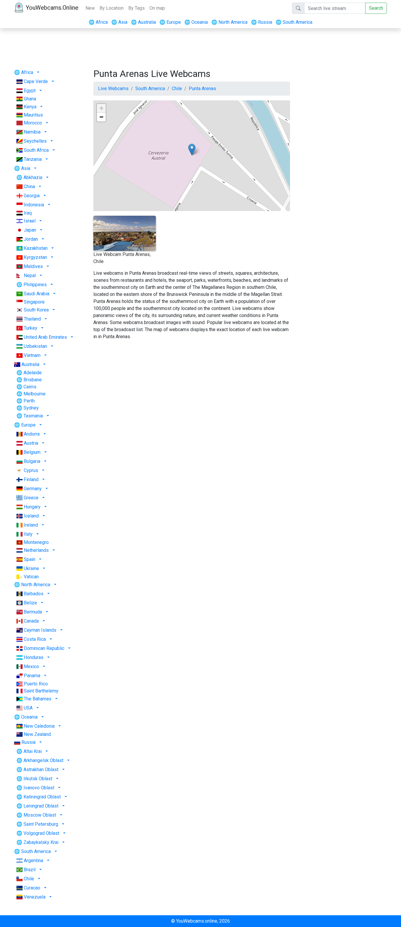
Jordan (31, 239)
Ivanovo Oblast (38, 788)
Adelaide (32, 372)
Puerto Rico (36, 684)
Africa (98, 22)
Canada (31, 621)
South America (294, 22)
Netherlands (36, 550)
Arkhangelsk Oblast (43, 760)
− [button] (101, 117)
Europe (170, 22)
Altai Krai (32, 751)
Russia (261, 22)
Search (376, 8)
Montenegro (36, 542)
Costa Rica (35, 639)
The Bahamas (37, 699)
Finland (31, 479)
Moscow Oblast (39, 815)
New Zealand (37, 734)
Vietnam (32, 355)
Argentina (33, 860)
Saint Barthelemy (41, 691)
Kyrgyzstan (35, 257)
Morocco (33, 123)
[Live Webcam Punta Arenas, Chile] (192, 150)
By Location (112, 8)
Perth (29, 401)
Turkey (30, 328)
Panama (32, 675)
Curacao (32, 888)
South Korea (36, 310)
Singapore (34, 302)
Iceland (31, 516)
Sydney (31, 408)
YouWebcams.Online (52, 7)
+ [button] (101, 108)
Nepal (30, 275)
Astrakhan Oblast (40, 769)
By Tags (136, 8)
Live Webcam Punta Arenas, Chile (122, 258)
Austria (31, 443)
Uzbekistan (35, 346)
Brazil (30, 869)
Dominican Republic (44, 648)
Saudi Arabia (36, 293)
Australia (143, 22)
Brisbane (32, 379)
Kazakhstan (36, 248)
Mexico (31, 666)
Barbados (33, 593)
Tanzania (33, 159)
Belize (30, 603)
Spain (29, 559)
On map (157, 8)
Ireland (31, 525)
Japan (30, 230)
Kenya (30, 106)
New (90, 8)
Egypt (30, 90)
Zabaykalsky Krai (40, 842)
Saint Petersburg (40, 824)
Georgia (32, 195)
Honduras (33, 657)
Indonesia (34, 205)
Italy (28, 534)
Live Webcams (113, 88)
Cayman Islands (40, 630)
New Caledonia (39, 726)
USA (28, 708)
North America (229, 22)
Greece (31, 497)
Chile (29, 879)
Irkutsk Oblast (37, 778)
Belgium (32, 452)
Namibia (32, 132)
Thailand (32, 319)
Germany (33, 488)
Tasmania (33, 416)
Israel (30, 221)
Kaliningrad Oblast (42, 797)
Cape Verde (36, 81)
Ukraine (31, 568)
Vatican (31, 576)
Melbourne (34, 394)
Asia (119, 22)
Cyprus (31, 470)
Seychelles (35, 141)
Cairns (29, 387)
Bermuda (33, 612)
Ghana (30, 99)
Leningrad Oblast (40, 806)
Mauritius (33, 115)
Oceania (196, 22)
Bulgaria (32, 461)
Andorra (32, 434)
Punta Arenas (202, 88)
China (29, 186)
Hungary (32, 507)
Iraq (28, 213)
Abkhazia (32, 177)
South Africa (36, 150)
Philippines (35, 284)
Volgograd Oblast (41, 833)
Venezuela (35, 897)
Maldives (33, 266)
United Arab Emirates (45, 337)
